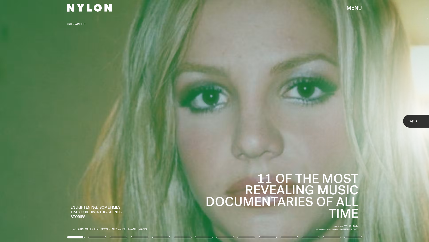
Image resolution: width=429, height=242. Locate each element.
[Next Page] (285, 121)
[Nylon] (89, 8)
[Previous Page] (71, 121)
